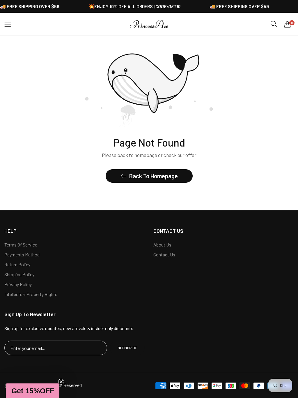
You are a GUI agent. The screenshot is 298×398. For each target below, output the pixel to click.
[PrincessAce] (149, 24)
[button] (32, 390)
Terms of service (20, 244)
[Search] (274, 24)
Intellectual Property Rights (30, 294)
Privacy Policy (18, 284)
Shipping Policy (19, 274)
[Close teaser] (61, 382)
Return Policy (17, 264)
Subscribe (127, 348)
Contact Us (164, 254)
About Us (162, 244)
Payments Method (22, 254)
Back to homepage (153, 175)
